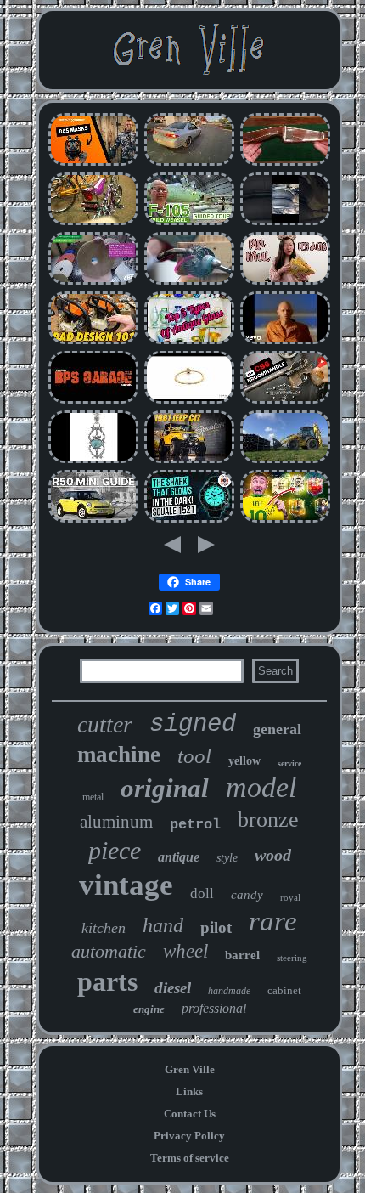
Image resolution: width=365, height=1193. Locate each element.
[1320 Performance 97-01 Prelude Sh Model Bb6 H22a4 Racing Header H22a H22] (189, 163)
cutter (104, 724)
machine (118, 754)
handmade (229, 991)
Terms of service (189, 1157)
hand (163, 925)
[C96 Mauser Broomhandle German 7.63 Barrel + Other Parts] (285, 401)
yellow (244, 761)
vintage (126, 885)
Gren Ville (190, 1069)
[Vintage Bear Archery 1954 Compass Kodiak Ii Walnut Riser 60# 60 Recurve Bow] (285, 163)
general (277, 729)
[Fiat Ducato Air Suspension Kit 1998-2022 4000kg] (285, 223)
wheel (185, 951)
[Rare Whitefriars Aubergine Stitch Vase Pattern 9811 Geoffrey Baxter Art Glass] (189, 342)
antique (178, 857)
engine (149, 1009)
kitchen (103, 927)
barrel (242, 955)
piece (114, 850)
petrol (195, 825)
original (165, 788)
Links (189, 1091)
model (261, 787)
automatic (108, 951)
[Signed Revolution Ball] (285, 520)
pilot (216, 927)
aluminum (116, 821)
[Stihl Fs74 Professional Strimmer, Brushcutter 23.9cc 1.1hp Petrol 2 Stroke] (93, 342)
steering (292, 958)
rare (273, 921)
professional (214, 1008)
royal (290, 897)
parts (107, 981)
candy (247, 895)
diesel (172, 988)
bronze (268, 819)
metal (93, 797)
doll (202, 893)
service (289, 763)
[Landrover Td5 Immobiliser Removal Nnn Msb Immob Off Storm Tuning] (93, 401)
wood (273, 854)
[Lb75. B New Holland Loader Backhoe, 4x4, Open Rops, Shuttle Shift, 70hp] (285, 461)
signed (192, 724)
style (227, 857)
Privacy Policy (189, 1135)
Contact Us (190, 1113)
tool (194, 755)
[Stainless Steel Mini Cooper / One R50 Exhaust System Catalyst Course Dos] (93, 520)
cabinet (284, 990)
